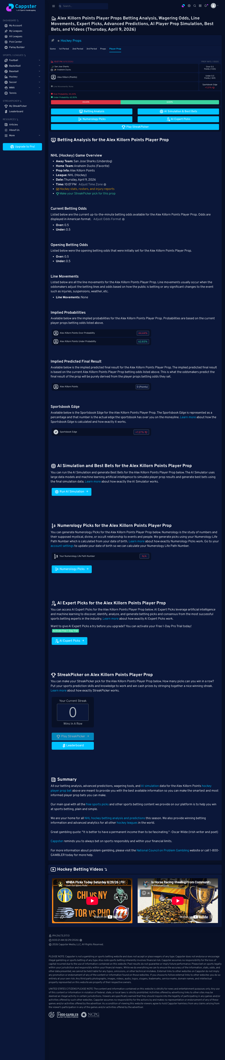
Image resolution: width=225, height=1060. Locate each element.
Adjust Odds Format (107, 219)
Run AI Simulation (71, 492)
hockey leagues (127, 823)
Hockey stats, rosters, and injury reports (87, 189)
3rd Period (91, 49)
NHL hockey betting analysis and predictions (115, 818)
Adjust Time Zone (91, 185)
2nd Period (77, 49)
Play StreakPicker (72, 736)
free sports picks (97, 804)
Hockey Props (71, 41)
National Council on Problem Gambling (163, 851)
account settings (62, 546)
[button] (213, 5)
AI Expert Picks (69, 641)
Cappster (57, 841)
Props (103, 49)
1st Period (64, 49)
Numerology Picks (72, 569)
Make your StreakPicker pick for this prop (87, 194)
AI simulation (150, 786)
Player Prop (115, 49)
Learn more (188, 417)
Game (53, 49)
